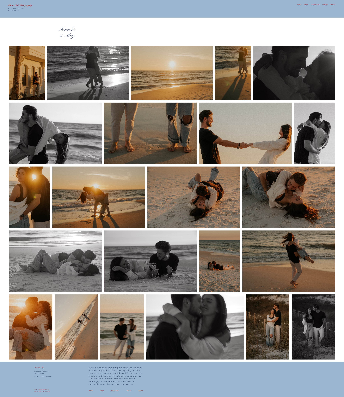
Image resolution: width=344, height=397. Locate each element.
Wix (49, 391)
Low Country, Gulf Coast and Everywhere (15, 9)
